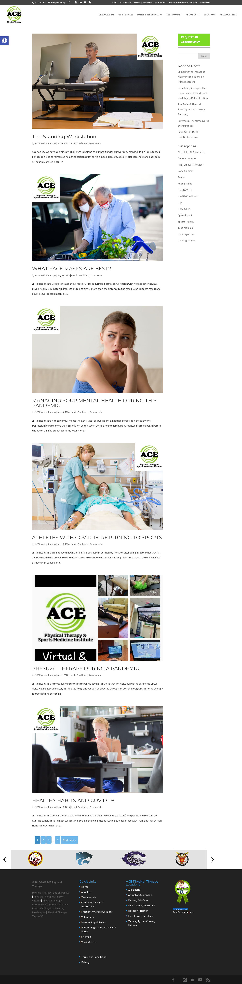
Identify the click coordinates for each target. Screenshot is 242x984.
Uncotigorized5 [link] (186, 240)
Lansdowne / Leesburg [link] (140, 916)
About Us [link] (191, 14)
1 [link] (37, 840)
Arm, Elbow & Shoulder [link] (190, 164)
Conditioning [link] (185, 170)
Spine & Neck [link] (185, 215)
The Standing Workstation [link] (64, 137)
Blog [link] (114, 2)
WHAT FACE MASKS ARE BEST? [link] (71, 269)
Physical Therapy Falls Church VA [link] (50, 892)
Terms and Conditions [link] (93, 957)
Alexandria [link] (134, 889)
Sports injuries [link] (186, 221)
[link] (4, 40)
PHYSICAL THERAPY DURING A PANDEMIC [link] (85, 668)
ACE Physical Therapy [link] (45, 143)
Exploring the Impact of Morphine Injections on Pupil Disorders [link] (191, 76)
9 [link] (57, 840)
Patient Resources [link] (148, 14)
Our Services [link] (125, 14)
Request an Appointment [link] (190, 39)
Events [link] (182, 177)
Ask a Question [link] (228, 14)
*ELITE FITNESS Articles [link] (191, 152)
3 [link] (49, 840)
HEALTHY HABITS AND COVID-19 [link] (73, 800)
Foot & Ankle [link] (185, 183)
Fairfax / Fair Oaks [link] (138, 900)
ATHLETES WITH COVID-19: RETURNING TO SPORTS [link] (97, 537)
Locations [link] (210, 14)
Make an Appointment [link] (94, 922)
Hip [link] (180, 202)
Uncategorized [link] (186, 234)
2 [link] (43, 840)
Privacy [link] (85, 962)
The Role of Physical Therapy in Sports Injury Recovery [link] (191, 109)
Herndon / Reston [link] (138, 910)
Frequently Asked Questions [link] (97, 911)
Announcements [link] (187, 158)
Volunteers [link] (205, 2)
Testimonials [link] (125, 2)
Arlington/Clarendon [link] (140, 895)
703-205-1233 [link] (40, 2)
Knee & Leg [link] (184, 208)
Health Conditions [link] (78, 143)
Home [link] (84, 886)
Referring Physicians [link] (143, 2)
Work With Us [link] (160, 2)
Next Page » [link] (69, 840)
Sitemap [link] (86, 936)
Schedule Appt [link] (105, 14)
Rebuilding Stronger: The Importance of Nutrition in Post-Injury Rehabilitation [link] (193, 93)
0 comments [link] (95, 143)
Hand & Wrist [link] (185, 190)
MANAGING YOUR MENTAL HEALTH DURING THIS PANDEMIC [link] (94, 402)
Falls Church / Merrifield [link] (141, 905)
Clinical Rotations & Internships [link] (183, 2)
